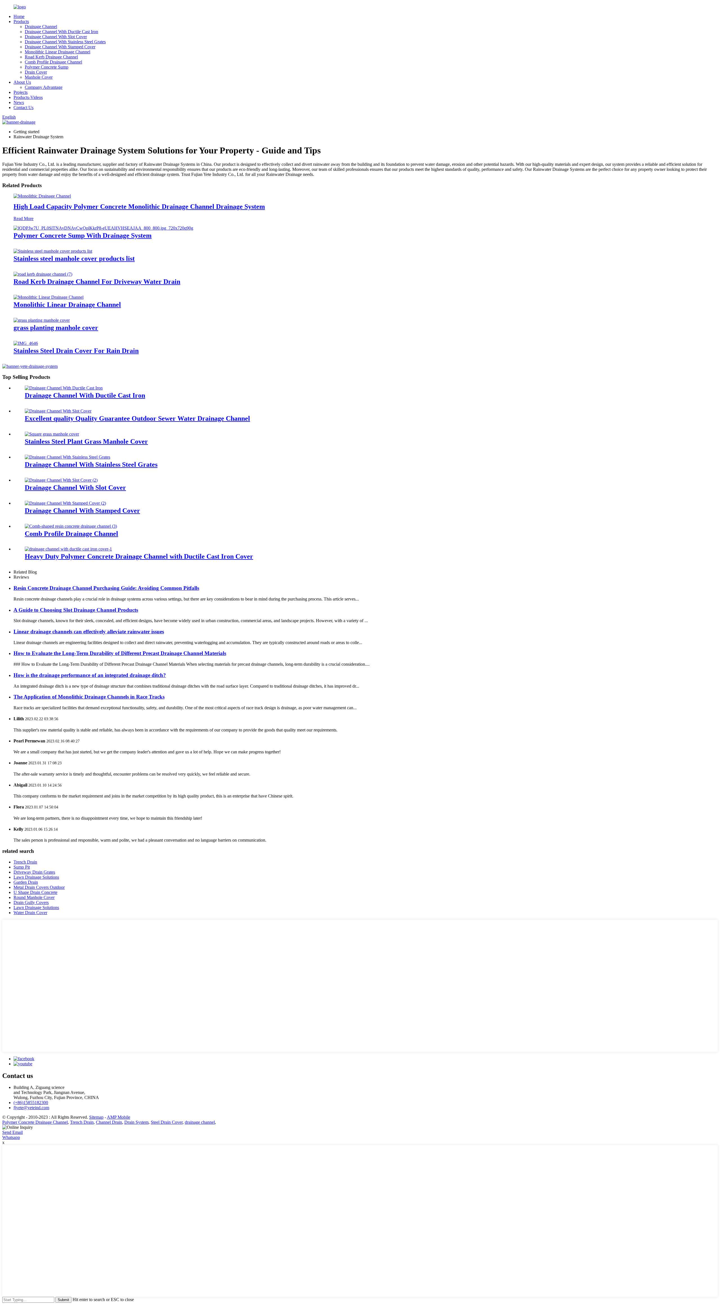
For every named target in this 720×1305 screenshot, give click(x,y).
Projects (21, 92)
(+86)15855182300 (31, 1102)
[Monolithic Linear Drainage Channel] (49, 297)
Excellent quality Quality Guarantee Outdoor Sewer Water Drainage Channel (137, 418)
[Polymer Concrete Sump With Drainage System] (103, 228)
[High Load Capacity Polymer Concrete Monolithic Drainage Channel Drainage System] (42, 196)
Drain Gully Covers (31, 902)
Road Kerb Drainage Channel (51, 57)
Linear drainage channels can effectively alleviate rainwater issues (89, 632)
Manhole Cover (39, 77)
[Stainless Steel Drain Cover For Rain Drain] (26, 343)
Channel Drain (109, 1122)
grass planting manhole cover (56, 327)
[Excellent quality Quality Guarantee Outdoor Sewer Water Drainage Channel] (58, 411)
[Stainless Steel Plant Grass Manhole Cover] (52, 434)
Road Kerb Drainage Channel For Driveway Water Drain (97, 281)
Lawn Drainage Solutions (36, 877)
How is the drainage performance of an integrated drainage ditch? (90, 675)
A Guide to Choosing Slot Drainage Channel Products (76, 610)
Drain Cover (36, 72)
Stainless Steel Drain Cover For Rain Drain (76, 350)
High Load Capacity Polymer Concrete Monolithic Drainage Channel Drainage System (139, 206)
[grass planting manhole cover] (42, 320)
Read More (23, 218)
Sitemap (96, 1117)
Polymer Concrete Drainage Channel (35, 1122)
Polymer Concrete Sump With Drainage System (83, 235)
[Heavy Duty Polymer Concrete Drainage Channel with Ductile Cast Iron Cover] (68, 549)
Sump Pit (22, 867)
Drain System (136, 1122)
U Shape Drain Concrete (35, 892)
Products (21, 21)
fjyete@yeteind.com (31, 1107)
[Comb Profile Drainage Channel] (71, 526)
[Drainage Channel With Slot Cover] (61, 480)
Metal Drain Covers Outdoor (39, 887)
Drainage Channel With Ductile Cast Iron (61, 31)
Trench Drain (25, 862)
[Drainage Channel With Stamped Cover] (65, 503)
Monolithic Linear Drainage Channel (57, 51)
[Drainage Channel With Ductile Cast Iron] (64, 388)
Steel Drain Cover (167, 1122)
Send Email (12, 1132)
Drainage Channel (41, 26)
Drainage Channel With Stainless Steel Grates (65, 41)
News (19, 102)
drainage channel (200, 1122)
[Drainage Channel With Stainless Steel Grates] (67, 457)
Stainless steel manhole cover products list (74, 258)
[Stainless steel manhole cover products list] (53, 251)
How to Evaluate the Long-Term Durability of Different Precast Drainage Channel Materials (120, 653)
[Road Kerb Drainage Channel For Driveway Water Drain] (43, 274)
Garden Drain (26, 882)
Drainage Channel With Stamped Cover (60, 46)
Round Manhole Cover (34, 897)
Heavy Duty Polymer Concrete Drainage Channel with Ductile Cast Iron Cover (139, 556)
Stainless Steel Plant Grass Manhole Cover (86, 441)
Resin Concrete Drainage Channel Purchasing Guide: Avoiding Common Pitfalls (106, 588)
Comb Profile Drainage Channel (53, 62)
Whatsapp (11, 1137)
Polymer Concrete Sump (46, 67)
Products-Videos (28, 97)
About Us (22, 82)
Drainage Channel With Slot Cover (56, 36)
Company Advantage (43, 87)
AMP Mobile (118, 1117)
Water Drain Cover (30, 912)
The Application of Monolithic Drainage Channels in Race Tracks (89, 697)
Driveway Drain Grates (34, 872)
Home (19, 16)
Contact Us (23, 107)
